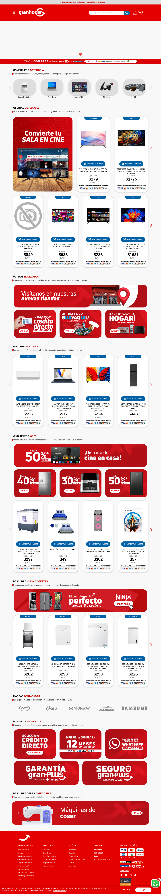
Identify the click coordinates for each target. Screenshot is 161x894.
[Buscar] (127, 13)
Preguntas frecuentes (24, 863)
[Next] (151, 86)
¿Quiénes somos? (23, 850)
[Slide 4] (84, 54)
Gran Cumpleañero (49, 856)
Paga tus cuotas (23, 869)
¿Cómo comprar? (23, 866)
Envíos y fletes (74, 856)
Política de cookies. (59, 891)
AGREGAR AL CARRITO (95, 164)
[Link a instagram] (131, 875)
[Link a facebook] (121, 875)
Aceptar (143, 890)
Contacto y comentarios (25, 859)
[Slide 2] (77, 54)
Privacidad (72, 850)
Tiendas (20, 853)
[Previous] (10, 86)
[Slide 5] (87, 54)
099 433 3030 (98, 853)
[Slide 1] (73, 54)
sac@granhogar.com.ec (102, 859)
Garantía (71, 853)
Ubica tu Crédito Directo (25, 872)
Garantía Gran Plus (49, 859)
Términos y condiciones (25, 876)
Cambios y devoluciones (77, 859)
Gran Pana (46, 850)
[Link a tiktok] (135, 875)
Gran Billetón (47, 853)
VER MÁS (24, 331)
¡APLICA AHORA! (35, 752)
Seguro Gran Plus (49, 863)
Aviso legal (72, 866)
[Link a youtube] (126, 875)
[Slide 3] (80, 54)
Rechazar (126, 889)
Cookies (71, 863)
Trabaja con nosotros (24, 856)
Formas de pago (48, 866)
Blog (19, 879)
